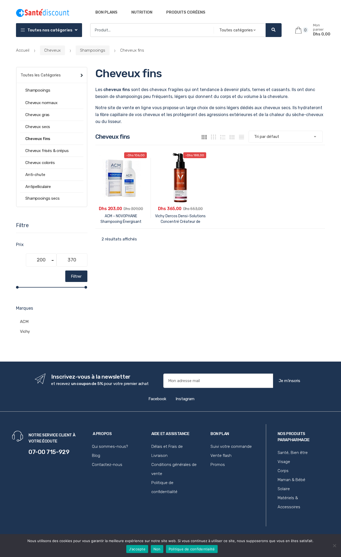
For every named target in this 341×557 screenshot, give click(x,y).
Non (157, 549)
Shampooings (92, 50)
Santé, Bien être (293, 452)
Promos (217, 464)
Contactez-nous (107, 464)
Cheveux (52, 50)
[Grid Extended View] (213, 137)
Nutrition (141, 12)
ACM (24, 321)
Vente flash (221, 455)
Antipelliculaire (38, 186)
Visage (284, 461)
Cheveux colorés (40, 162)
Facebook (157, 398)
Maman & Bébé (291, 479)
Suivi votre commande (231, 446)
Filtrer (76, 276)
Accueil (22, 50)
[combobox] (150, 30)
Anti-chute (35, 174)
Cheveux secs (37, 126)
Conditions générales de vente (174, 469)
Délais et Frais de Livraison (167, 451)
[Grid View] (204, 137)
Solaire (284, 488)
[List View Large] (223, 137)
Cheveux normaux (41, 102)
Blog (96, 455)
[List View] (232, 137)
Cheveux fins (37, 138)
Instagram (185, 398)
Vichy (25, 331)
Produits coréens (185, 12)
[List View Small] (241, 137)
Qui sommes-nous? (110, 446)
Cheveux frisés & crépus (47, 150)
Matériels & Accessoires (289, 502)
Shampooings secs (42, 198)
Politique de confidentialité (164, 487)
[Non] (334, 545)
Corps (283, 470)
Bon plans (106, 12)
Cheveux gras (37, 114)
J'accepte (137, 549)
